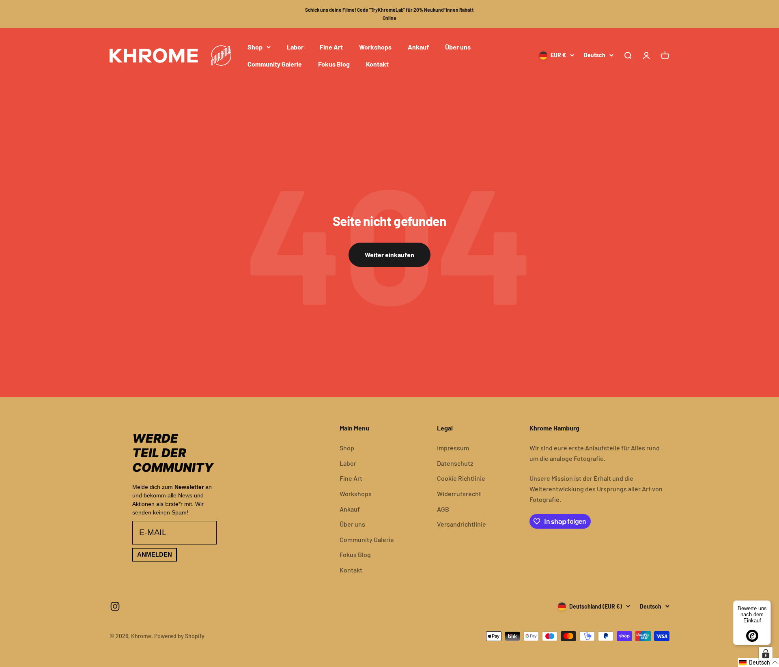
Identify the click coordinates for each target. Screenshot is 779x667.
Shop (255, 47)
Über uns (458, 47)
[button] (758, 662)
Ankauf (418, 47)
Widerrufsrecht (459, 493)
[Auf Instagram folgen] (115, 606)
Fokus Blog (334, 63)
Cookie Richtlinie (461, 478)
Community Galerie (274, 63)
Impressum (453, 448)
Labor (295, 47)
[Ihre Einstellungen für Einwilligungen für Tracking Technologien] (766, 654)
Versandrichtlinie (461, 524)
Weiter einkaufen (389, 254)
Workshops (375, 47)
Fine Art (331, 47)
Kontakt (377, 63)
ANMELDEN (154, 554)
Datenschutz (455, 463)
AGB (443, 509)
